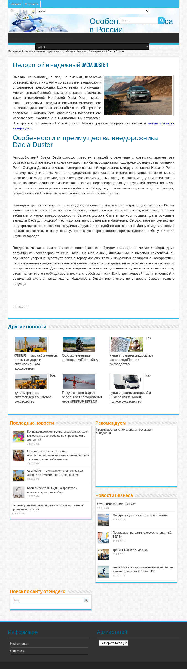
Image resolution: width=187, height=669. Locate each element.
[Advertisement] (83, 301)
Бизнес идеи (44, 51)
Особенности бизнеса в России (131, 25)
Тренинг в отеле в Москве (130, 550)
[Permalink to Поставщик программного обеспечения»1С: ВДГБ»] (104, 542)
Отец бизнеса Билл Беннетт (116, 504)
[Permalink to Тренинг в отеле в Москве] (104, 559)
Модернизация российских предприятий (140, 515)
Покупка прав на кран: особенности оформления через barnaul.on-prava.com (82, 397)
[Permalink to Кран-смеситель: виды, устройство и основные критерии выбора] (18, 497)
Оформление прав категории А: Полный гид (80, 358)
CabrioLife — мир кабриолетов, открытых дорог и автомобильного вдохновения (36, 362)
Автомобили (64, 51)
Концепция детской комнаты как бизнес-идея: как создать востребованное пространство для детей (58, 435)
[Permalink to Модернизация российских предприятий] (104, 525)
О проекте (32, 4)
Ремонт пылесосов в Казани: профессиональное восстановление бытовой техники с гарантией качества (58, 455)
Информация (19, 643)
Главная (15, 4)
